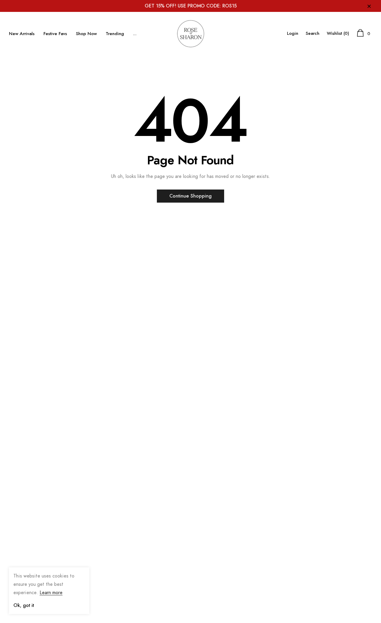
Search (312, 33)
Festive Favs (55, 34)
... (135, 34)
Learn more (51, 592)
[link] (24, 544)
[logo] (190, 33)
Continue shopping (190, 196)
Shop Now (86, 34)
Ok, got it (23, 605)
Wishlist (338, 33)
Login (292, 33)
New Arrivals (22, 34)
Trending (115, 34)
